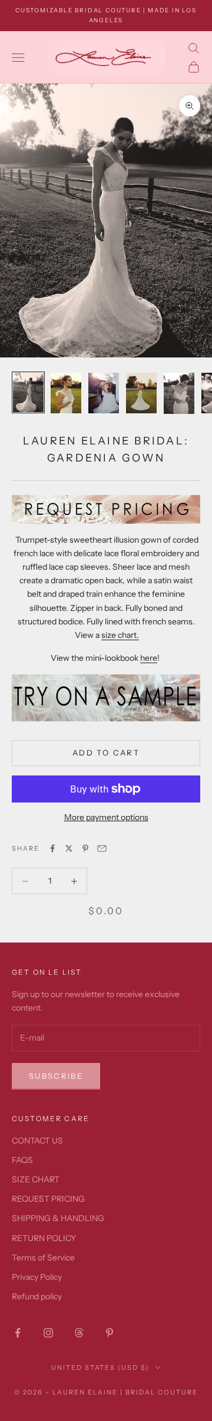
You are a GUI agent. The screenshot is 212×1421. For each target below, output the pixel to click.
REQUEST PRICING (48, 1198)
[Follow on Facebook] (18, 1333)
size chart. (120, 635)
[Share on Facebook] (52, 848)
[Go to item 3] (103, 393)
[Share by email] (102, 848)
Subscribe (56, 1076)
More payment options (106, 817)
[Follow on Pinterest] (109, 1333)
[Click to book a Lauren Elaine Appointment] (106, 697)
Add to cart (106, 752)
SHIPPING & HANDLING (58, 1218)
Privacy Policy (37, 1277)
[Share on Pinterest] (85, 848)
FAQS (22, 1160)
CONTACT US (37, 1140)
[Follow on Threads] (79, 1333)
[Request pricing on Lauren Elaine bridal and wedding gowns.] (106, 509)
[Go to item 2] (65, 393)
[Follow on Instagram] (48, 1333)
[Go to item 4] (141, 393)
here (148, 658)
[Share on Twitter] (69, 848)
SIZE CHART (35, 1179)
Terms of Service (43, 1257)
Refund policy (37, 1296)
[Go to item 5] (179, 393)
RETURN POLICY (44, 1238)
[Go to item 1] (28, 392)
